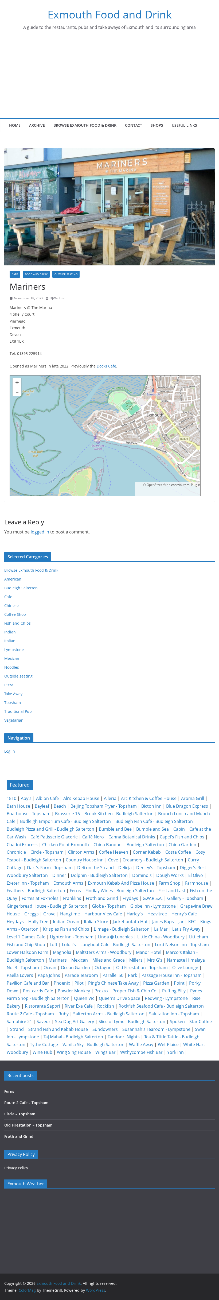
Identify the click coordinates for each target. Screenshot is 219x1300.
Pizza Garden (156, 983)
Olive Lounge (185, 967)
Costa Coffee (178, 852)
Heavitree (157, 914)
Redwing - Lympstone (166, 998)
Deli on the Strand (95, 867)
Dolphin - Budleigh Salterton (99, 875)
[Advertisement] (109, 77)
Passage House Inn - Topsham (172, 975)
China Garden (182, 845)
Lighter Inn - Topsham (71, 937)
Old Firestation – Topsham (28, 1125)
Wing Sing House (74, 1052)
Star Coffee (200, 1021)
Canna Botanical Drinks (131, 837)
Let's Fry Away (186, 929)
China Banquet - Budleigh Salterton (128, 845)
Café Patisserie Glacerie (54, 837)
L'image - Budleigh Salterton (122, 929)
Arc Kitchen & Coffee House (149, 798)
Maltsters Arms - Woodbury (103, 952)
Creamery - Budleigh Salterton (153, 860)
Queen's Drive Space (119, 998)
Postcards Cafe (38, 991)
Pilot (79, 983)
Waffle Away (141, 1044)
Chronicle (16, 852)
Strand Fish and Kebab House (58, 1029)
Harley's (135, 914)
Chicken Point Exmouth (65, 845)
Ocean (50, 967)
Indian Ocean (66, 921)
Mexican (11, 658)
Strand (17, 1029)
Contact (133, 125)
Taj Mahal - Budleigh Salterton (73, 1037)
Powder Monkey (74, 991)
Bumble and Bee (115, 829)
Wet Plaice (168, 1044)
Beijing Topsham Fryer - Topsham (104, 806)
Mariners (58, 960)
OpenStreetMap (158, 484)
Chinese (11, 605)
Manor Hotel (148, 952)
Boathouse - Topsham (28, 814)
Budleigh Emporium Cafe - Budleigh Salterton (65, 821)
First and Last (171, 890)
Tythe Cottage (44, 1044)
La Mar (161, 929)
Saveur (43, 1021)
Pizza (8, 684)
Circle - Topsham (47, 852)
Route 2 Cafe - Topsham (30, 1014)
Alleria (110, 798)
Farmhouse (196, 883)
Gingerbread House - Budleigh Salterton (47, 906)
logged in (40, 532)
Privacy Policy (16, 1167)
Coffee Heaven (113, 852)
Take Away (13, 693)
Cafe (15, 274)
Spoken (177, 1021)
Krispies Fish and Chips (66, 929)
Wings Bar (105, 1052)
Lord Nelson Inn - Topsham (182, 944)
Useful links (184, 125)
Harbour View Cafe (103, 914)
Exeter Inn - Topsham (28, 883)
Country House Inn (85, 860)
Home (15, 125)
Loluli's (69, 944)
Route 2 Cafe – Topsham (26, 1102)
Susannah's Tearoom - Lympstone (156, 1029)
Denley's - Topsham (155, 867)
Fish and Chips (17, 623)
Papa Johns (49, 975)
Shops (157, 125)
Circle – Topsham (19, 1113)
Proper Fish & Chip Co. (135, 991)
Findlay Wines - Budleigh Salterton (119, 890)
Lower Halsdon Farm (27, 952)
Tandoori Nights (124, 1037)
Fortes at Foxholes (40, 898)
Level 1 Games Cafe (26, 937)
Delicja (125, 867)
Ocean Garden (75, 967)
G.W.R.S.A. (153, 898)
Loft (53, 944)
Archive (37, 125)
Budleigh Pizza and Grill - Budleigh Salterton (50, 829)
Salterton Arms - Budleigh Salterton (108, 1014)
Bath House (18, 806)
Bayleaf (42, 806)
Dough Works (170, 875)
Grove (49, 914)
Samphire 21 (19, 1021)
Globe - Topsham (109, 906)
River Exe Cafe (79, 1006)
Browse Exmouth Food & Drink (84, 125)
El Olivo (195, 875)
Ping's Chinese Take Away (113, 983)
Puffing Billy (174, 991)
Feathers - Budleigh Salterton (36, 890)
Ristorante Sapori (42, 1006)
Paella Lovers (20, 975)
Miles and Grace (108, 960)
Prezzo (101, 991)
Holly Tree (38, 921)
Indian (10, 631)
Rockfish (105, 1006)
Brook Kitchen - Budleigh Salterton (119, 814)
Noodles (11, 667)
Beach (60, 806)
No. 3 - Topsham (23, 967)
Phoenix (62, 983)
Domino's (142, 875)
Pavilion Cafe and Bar (28, 983)
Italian (9, 640)
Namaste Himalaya (186, 960)
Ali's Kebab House (81, 798)
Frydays (130, 898)
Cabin (179, 829)
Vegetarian (14, 720)
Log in (9, 751)
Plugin (195, 484)
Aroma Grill (192, 798)
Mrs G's (154, 960)
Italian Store (96, 921)
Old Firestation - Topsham (142, 967)
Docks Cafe (106, 366)
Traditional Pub (18, 711)
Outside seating (65, 274)
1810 (11, 798)
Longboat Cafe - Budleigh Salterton (115, 944)
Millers (136, 960)
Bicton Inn (151, 806)
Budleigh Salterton (21, 587)
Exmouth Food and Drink (110, 14)
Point (179, 983)
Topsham (12, 702)
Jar (181, 921)
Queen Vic (84, 998)
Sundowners (105, 1029)
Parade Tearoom (81, 975)
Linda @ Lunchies (115, 937)
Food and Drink (36, 274)
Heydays (15, 921)
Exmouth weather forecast (37, 1252)
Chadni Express (22, 845)
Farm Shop (170, 883)
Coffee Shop (15, 614)
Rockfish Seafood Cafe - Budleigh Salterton (161, 1006)
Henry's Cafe (184, 914)
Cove (113, 860)
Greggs (31, 914)
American (12, 579)
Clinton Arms (81, 852)
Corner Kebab (147, 852)
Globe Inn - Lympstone (153, 906)
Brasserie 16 (67, 814)
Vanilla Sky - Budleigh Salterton (93, 1044)
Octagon (103, 967)
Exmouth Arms (68, 883)
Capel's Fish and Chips (182, 837)
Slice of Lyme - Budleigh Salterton (132, 1021)
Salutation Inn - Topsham (174, 1014)
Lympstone (14, 649)
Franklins (72, 898)
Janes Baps (163, 921)
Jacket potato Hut (130, 921)
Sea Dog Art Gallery (74, 1021)
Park (132, 975)
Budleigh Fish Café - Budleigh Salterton (154, 821)
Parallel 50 (113, 975)
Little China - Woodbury (161, 937)
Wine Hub (42, 1052)
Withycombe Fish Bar (141, 1052)
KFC (192, 921)
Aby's (26, 798)
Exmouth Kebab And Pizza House (121, 883)
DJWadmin (57, 298)
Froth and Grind (102, 898)
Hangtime (70, 914)
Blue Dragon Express (187, 806)
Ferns (75, 890)
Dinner (59, 875)
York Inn (175, 1052)
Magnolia (62, 952)
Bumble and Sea (152, 829)
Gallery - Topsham (185, 898)
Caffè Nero (93, 837)
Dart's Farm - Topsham (50, 867)
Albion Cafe (47, 798)
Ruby (63, 1014)
